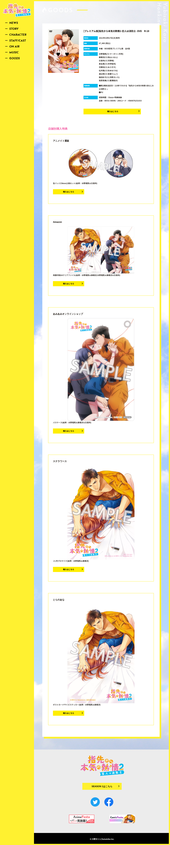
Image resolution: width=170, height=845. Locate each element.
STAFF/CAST (17, 40)
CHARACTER (17, 35)
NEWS (13, 23)
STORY (13, 29)
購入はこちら (112, 111)
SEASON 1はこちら (102, 786)
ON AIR (14, 46)
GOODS (14, 58)
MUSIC (14, 52)
